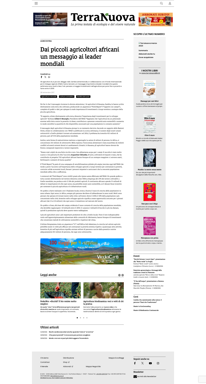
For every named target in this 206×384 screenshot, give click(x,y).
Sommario (143, 50)
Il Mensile (44, 366)
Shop (65, 362)
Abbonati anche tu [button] (147, 54)
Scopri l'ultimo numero (149, 34)
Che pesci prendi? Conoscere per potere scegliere (65, 335)
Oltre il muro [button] (150, 135)
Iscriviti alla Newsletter (146, 376)
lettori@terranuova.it (57, 376)
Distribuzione (68, 358)
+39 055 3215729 (101, 374)
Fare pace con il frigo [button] (150, 204)
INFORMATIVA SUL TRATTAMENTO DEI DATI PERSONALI (56, 378)
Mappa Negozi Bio (93, 366)
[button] (36, 3)
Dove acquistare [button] (146, 57)
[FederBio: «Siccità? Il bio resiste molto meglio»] (60, 290)
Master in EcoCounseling (142, 306)
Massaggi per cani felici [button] (150, 101)
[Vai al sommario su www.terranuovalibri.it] (150, 44)
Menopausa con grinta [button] (149, 238)
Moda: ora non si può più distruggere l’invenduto (64, 338)
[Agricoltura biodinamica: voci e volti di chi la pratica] (103, 290)
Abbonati (67, 366)
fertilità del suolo (83, 96)
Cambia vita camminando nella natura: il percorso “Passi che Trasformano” (147, 301)
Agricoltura (46, 41)
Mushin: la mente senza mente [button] (149, 170)
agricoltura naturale (48, 96)
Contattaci (45, 362)
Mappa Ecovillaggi (116, 358)
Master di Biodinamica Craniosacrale (146, 310)
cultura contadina (66, 96)
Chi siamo (44, 358)
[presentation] (119, 275)
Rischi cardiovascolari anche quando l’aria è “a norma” (67, 332)
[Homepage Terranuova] (103, 19)
